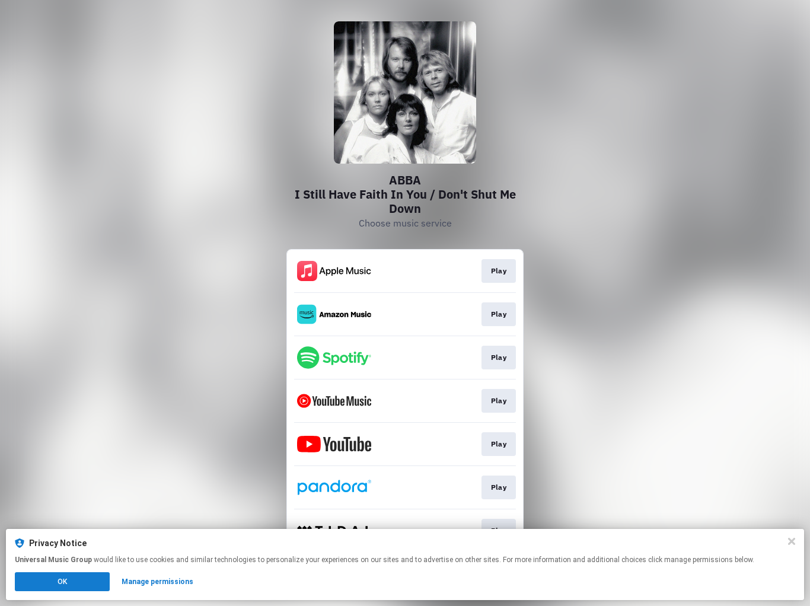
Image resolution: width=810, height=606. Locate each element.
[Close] (791, 541)
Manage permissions (157, 582)
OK (62, 582)
